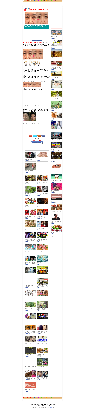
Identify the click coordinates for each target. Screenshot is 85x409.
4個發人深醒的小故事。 (40, 262)
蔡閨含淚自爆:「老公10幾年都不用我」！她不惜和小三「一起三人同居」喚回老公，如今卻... (30, 263)
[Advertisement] (42, 3)
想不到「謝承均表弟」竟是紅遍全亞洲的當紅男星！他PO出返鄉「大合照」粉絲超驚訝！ (42, 378)
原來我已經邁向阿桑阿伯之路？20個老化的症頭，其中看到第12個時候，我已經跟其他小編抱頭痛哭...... (30, 344)
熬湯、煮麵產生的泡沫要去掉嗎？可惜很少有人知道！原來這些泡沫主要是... (56, 150)
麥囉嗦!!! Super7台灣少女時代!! (55, 139)
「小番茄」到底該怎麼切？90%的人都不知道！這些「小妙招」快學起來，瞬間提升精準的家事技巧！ (56, 68)
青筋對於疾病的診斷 (54, 170)
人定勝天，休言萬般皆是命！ (55, 98)
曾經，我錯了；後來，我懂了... (55, 36)
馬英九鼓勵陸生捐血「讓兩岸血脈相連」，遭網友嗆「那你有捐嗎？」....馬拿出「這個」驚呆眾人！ (42, 217)
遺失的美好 (52, 57)
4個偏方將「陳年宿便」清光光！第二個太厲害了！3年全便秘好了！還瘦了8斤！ (30, 321)
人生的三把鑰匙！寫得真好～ (55, 77)
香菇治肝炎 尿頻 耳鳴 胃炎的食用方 (42, 343)
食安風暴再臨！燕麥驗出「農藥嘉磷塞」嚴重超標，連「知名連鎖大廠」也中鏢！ (42, 183)
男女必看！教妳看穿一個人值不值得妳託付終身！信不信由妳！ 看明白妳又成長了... (42, 286)
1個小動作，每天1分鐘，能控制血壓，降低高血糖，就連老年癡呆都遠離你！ (30, 332)
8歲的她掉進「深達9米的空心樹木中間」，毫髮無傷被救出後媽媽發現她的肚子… (30, 378)
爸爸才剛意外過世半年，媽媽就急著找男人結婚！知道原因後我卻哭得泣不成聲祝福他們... (42, 332)
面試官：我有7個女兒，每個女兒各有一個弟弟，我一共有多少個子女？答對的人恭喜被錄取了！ (30, 390)
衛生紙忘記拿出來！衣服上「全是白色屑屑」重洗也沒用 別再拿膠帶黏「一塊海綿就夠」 (30, 160)
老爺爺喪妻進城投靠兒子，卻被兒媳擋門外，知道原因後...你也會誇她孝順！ (42, 367)
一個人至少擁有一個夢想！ (29, 354)
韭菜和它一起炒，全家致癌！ (29, 308)
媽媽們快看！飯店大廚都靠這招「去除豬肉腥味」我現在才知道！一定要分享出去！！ (42, 252)
